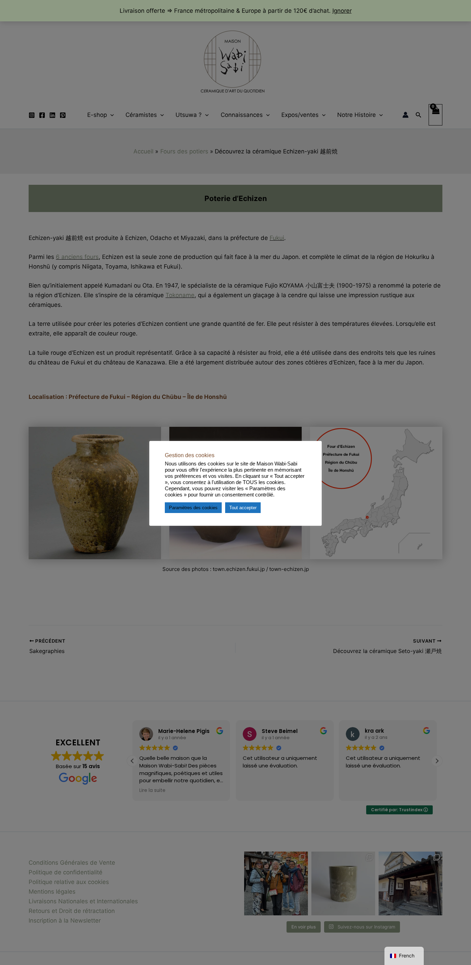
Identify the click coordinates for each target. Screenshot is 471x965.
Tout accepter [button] (243, 507)
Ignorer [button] (342, 10)
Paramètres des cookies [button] (193, 507)
